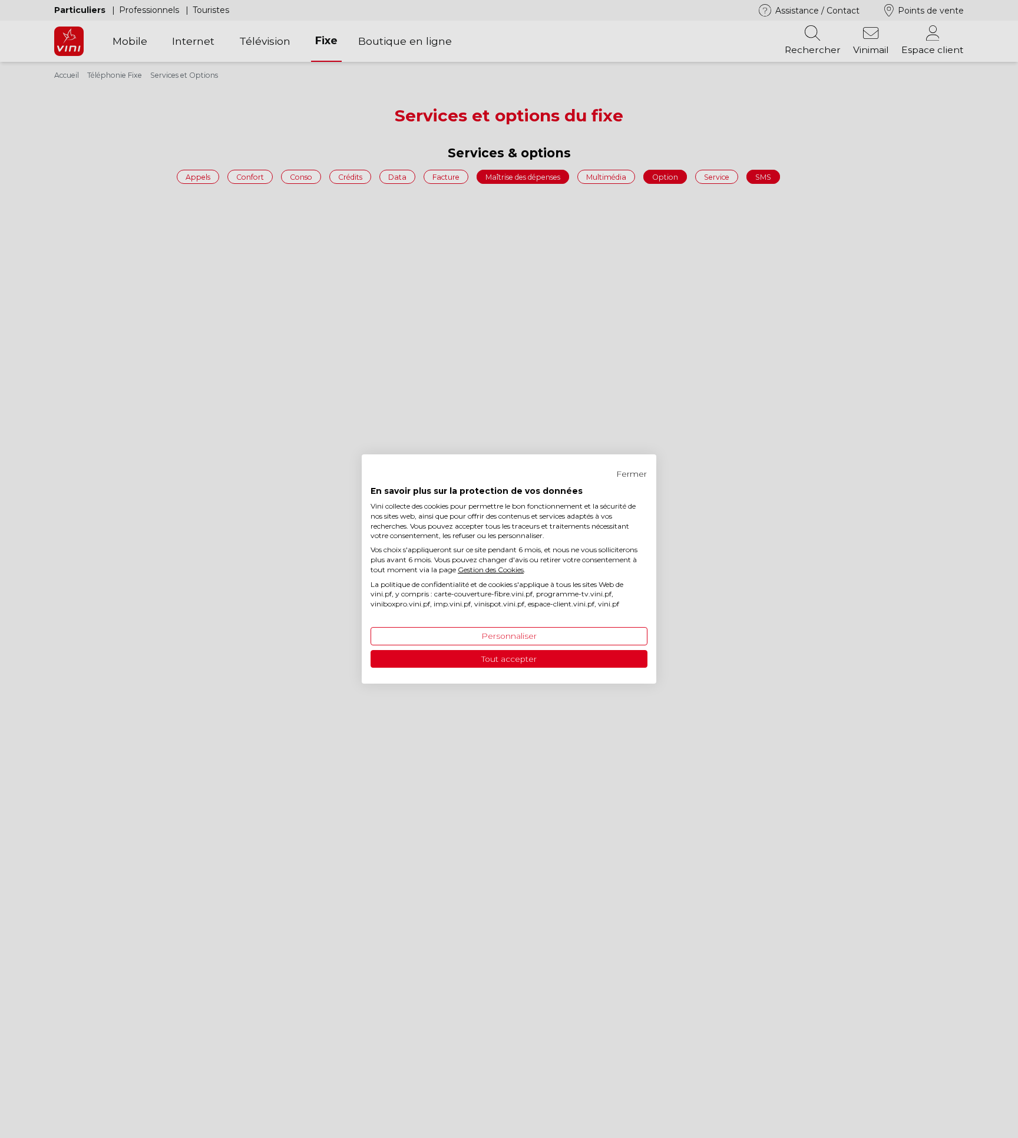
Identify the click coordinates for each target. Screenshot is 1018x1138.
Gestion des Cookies (491, 569)
